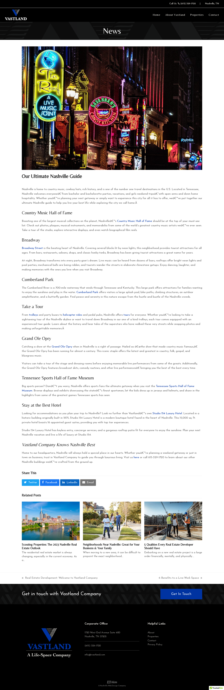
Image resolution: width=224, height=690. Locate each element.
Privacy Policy (155, 644)
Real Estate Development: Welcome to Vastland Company (60, 578)
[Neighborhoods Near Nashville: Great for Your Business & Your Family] (112, 520)
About (151, 632)
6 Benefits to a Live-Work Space (179, 578)
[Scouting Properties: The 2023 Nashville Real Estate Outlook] (51, 520)
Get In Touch (181, 594)
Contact (152, 640)
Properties (153, 636)
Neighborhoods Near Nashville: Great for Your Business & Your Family (111, 546)
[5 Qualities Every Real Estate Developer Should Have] (173, 520)
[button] (30, 482)
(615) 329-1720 (188, 3)
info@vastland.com (95, 655)
